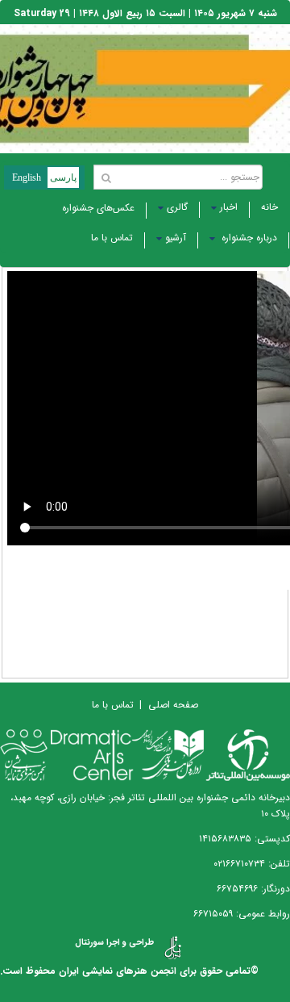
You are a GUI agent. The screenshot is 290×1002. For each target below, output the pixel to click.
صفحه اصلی (173, 704)
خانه (269, 207)
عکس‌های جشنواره (98, 207)
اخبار (229, 207)
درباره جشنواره (247, 237)
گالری (177, 207)
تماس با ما (112, 237)
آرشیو (175, 237)
